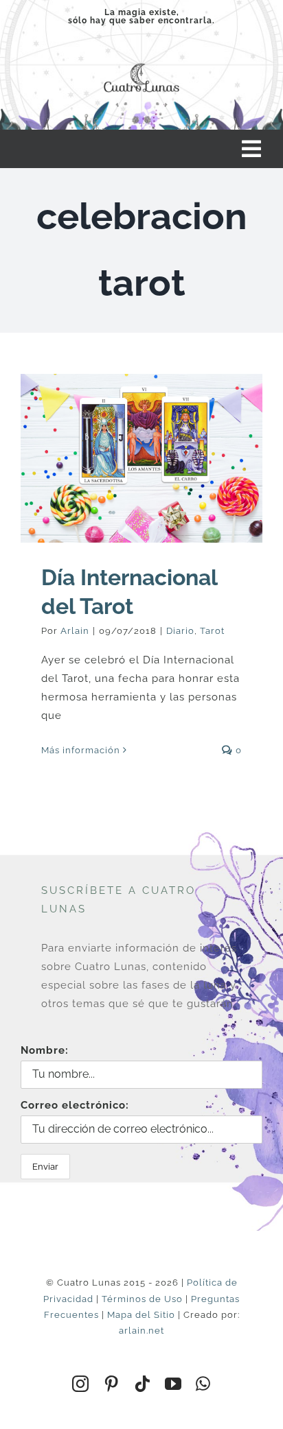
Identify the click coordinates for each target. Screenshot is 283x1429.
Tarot (212, 631)
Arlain (74, 631)
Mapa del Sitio (141, 1315)
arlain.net (141, 1330)
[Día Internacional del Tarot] (141, 458)
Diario (180, 631)
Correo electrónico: (75, 1105)
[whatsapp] (203, 1383)
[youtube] (173, 1383)
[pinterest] (111, 1383)
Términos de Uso (142, 1299)
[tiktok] (142, 1383)
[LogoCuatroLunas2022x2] (141, 62)
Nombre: (45, 1050)
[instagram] (80, 1383)
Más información (80, 750)
